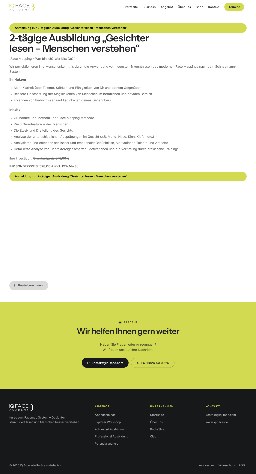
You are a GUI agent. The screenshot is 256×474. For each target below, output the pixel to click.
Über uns (156, 422)
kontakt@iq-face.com (221, 415)
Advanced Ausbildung (110, 429)
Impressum (206, 465)
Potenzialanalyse (106, 443)
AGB (242, 465)
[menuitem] (130, 7)
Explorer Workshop (108, 422)
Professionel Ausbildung (111, 436)
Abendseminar (105, 415)
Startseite (157, 415)
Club (153, 436)
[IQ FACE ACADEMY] (22, 7)
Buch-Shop (157, 429)
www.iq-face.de (217, 422)
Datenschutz (226, 465)
